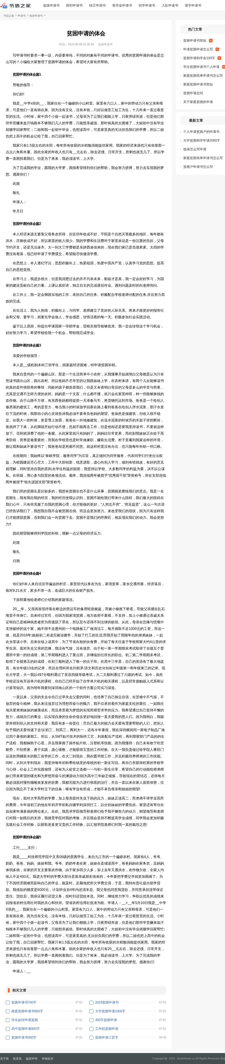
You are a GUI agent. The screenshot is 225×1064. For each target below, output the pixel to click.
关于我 (4, 1058)
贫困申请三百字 (106, 1037)
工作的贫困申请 (106, 1028)
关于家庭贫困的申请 (198, 102)
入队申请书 (170, 5)
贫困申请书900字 (23, 1037)
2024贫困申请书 (107, 1002)
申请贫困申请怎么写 (198, 49)
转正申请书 (97, 5)
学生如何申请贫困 (24, 1020)
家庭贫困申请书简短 (198, 84)
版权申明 (31, 1058)
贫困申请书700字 (23, 1002)
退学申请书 (193, 5)
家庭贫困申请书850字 (27, 1011)
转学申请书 (147, 5)
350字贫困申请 (106, 1020)
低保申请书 (51, 5)
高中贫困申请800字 (25, 1028)
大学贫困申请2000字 (110, 1011)
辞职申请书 (74, 5)
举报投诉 (47, 1058)
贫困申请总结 (193, 93)
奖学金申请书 (122, 5)
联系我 (17, 1058)
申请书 (22, 15)
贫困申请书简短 (194, 40)
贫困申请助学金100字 (199, 58)
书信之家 (9, 15)
